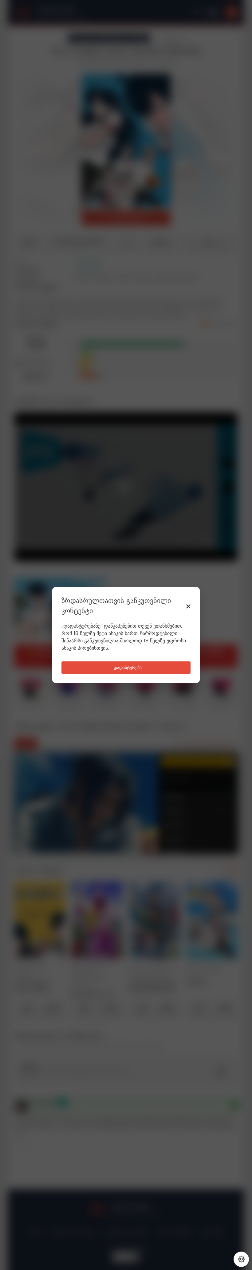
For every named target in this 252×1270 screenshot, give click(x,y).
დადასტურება (128, 668)
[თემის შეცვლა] (241, 1259)
